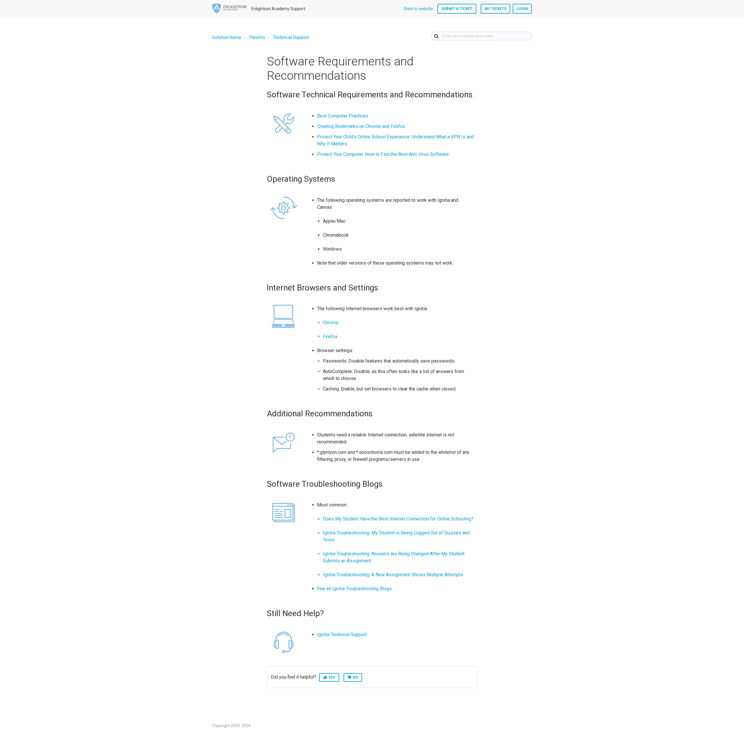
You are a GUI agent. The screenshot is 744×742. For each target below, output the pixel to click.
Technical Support (291, 37)
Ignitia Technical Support (342, 634)
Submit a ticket (456, 9)
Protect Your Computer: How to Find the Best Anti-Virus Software (383, 154)
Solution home (226, 37)
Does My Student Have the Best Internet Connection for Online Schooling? (399, 519)
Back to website (418, 8)
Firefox (330, 336)
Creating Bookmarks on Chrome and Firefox (361, 126)
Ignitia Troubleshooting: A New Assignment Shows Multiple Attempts (393, 574)
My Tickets (495, 9)
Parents (257, 37)
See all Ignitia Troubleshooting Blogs (355, 588)
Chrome (331, 322)
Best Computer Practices (343, 116)
